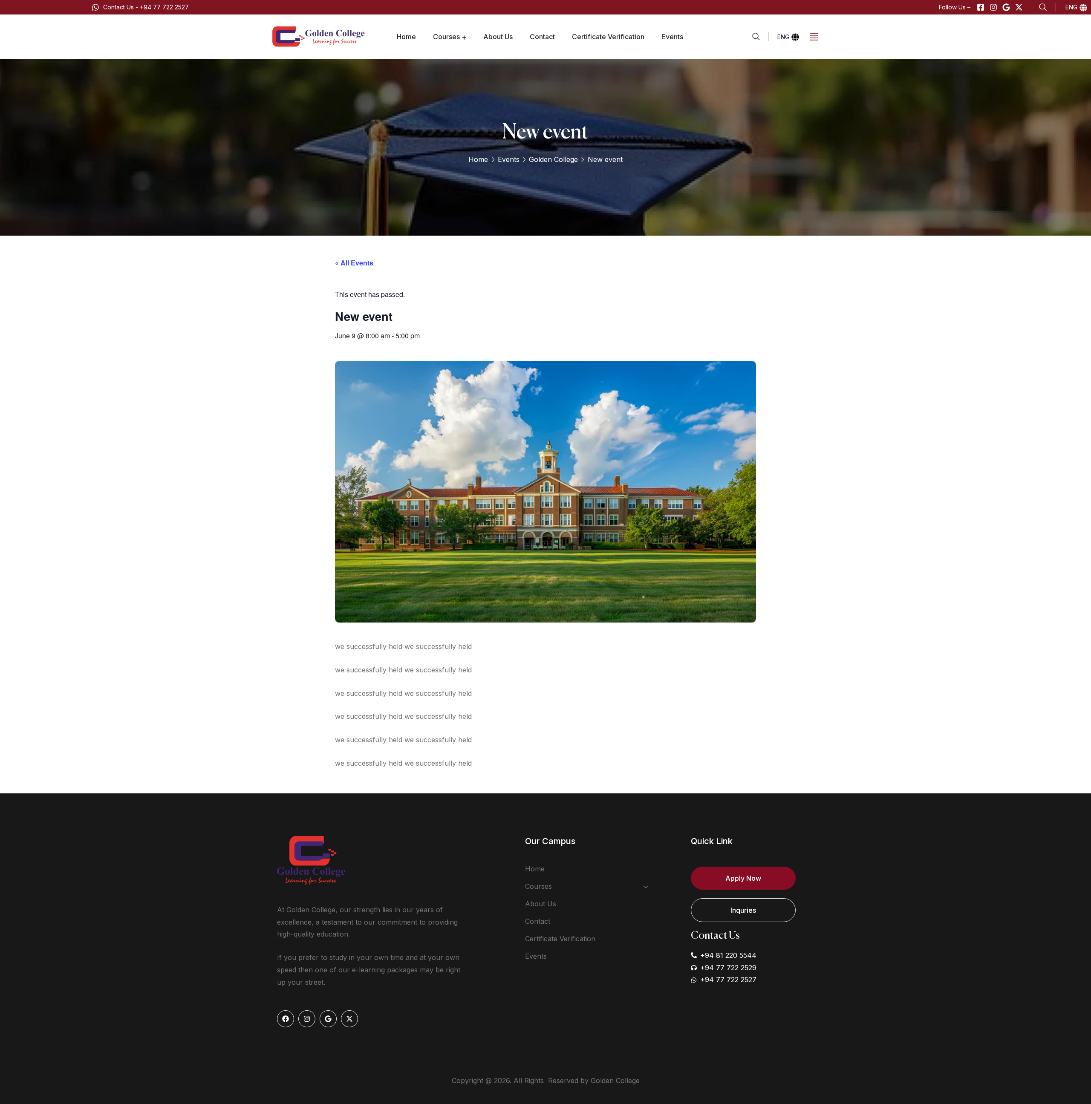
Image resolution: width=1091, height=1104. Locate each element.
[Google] (1006, 7)
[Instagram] (993, 7)
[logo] (319, 36)
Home (478, 159)
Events (509, 159)
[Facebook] (285, 1018)
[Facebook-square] (980, 7)
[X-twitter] (1019, 7)
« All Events (354, 263)
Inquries (743, 910)
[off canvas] (814, 36)
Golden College (553, 159)
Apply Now (743, 878)
